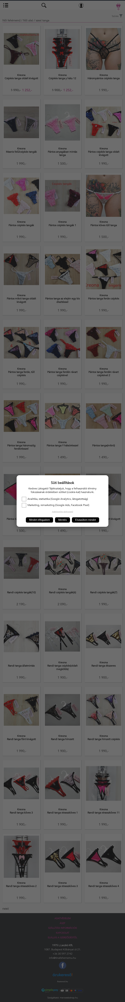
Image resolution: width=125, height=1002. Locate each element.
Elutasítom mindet (85, 519)
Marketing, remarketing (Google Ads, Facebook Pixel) (58, 505)
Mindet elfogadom (39, 519)
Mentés (62, 519)
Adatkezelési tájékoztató (62, 511)
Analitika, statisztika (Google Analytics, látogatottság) (58, 499)
